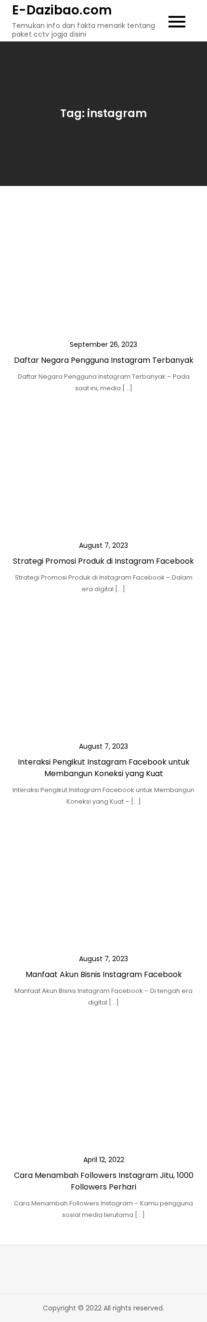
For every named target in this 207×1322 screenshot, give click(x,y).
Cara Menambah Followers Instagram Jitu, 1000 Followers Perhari (104, 1181)
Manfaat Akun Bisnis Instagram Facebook (104, 974)
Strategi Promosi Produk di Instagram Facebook (103, 561)
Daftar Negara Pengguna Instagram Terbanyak (104, 360)
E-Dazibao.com (62, 10)
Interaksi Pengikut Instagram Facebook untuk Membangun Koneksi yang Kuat (104, 767)
